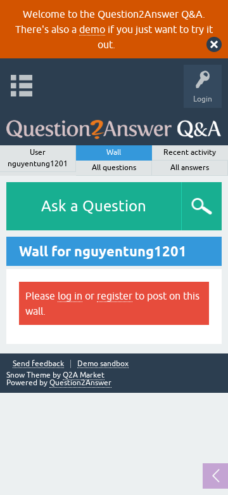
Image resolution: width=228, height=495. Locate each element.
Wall (113, 152)
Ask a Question (93, 205)
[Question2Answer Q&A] (113, 123)
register (114, 295)
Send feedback (38, 364)
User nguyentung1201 (38, 158)
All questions (114, 167)
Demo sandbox (103, 364)
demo (92, 29)
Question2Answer (80, 382)
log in (70, 295)
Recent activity (189, 152)
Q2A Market (83, 375)
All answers (189, 167)
